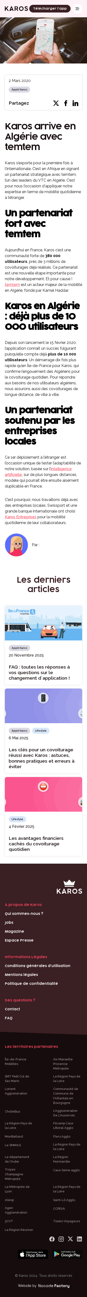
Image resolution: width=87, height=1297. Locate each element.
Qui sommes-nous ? (24, 914)
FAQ (9, 1018)
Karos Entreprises (20, 517)
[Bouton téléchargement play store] (67, 1254)
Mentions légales (21, 975)
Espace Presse (19, 940)
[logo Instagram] (61, 1239)
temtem (12, 284)
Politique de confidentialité (31, 984)
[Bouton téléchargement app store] (33, 1254)
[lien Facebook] (52, 1239)
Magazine (14, 931)
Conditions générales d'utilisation (37, 966)
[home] (16, 8)
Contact (12, 1009)
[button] (77, 8)
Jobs (9, 922)
